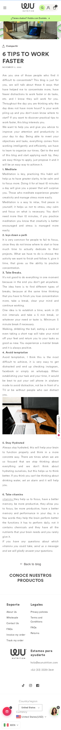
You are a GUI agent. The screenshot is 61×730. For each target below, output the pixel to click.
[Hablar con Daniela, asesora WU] (54, 711)
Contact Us (13, 623)
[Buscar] (42, 8)
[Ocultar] (10, 707)
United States (28, 707)
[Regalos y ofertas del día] (7, 711)
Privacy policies (39, 611)
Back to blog (32, 564)
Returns (35, 633)
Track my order (15, 640)
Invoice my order (16, 634)
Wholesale (12, 617)
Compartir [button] (12, 46)
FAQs (10, 629)
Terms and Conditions (36, 619)
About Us (12, 611)
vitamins (7, 499)
